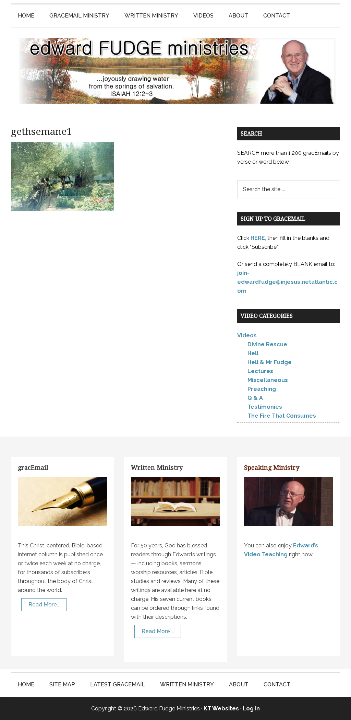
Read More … (158, 631)
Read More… (43, 604)
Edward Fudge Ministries (175, 71)
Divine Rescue (267, 344)
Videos (247, 335)
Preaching (261, 389)
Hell (252, 353)
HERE (258, 238)
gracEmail (33, 467)
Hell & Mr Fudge (269, 362)
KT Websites (221, 708)
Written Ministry (157, 467)
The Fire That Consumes (281, 416)
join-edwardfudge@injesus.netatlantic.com (287, 282)
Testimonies (264, 407)
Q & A (255, 398)
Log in (251, 708)
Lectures (260, 371)
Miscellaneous (267, 380)
